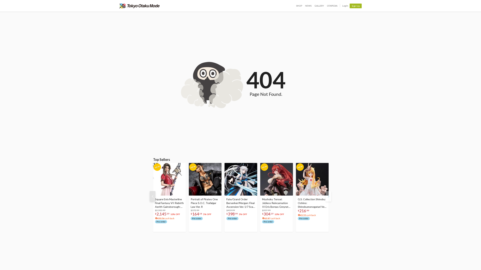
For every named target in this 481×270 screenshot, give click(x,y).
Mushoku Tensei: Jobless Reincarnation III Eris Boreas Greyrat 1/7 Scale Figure (275, 203)
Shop (299, 5)
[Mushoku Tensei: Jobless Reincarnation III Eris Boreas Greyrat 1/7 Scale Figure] (276, 179)
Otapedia (332, 5)
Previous (152, 196)
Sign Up (356, 5)
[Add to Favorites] (181, 166)
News (308, 5)
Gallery (319, 5)
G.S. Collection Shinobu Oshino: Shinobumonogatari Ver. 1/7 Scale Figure (312, 203)
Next (328, 196)
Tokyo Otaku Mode (139, 6)
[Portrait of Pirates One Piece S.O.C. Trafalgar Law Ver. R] (205, 179)
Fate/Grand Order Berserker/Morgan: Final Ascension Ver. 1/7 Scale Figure (240, 203)
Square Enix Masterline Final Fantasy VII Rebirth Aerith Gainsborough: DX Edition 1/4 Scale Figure (169, 203)
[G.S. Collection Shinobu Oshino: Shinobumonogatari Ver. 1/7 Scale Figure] (312, 179)
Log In (345, 5)
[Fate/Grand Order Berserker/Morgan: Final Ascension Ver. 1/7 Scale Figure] (241, 179)
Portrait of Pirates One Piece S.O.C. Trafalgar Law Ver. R (204, 203)
